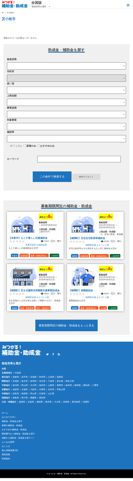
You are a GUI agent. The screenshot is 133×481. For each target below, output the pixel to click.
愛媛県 (33, 398)
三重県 (95, 385)
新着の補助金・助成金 (12, 425)
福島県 (60, 377)
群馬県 (33, 381)
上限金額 (12, 95)
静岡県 (77, 385)
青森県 (16, 377)
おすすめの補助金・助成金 (14, 429)
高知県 (42, 398)
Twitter (47, 354)
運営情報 (6, 454)
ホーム (5, 413)
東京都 (60, 381)
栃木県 (24, 381)
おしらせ (6, 446)
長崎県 (40, 402)
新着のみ (31, 145)
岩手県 (24, 377)
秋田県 (42, 377)
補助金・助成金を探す (12, 421)
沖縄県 (86, 402)
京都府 (24, 389)
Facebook (53, 354)
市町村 (10, 71)
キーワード (13, 159)
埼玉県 (42, 381)
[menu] (128, 5)
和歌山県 (61, 389)
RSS (59, 354)
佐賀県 (31, 402)
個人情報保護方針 (10, 450)
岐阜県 (69, 385)
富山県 (24, 385)
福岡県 (22, 402)
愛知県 (86, 385)
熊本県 (48, 402)
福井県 (42, 385)
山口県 (51, 393)
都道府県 (12, 59)
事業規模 (12, 107)
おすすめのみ (47, 145)
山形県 (51, 377)
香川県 (24, 398)
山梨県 (51, 385)
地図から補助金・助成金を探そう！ (18, 438)
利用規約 (6, 458)
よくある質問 (8, 442)
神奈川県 (70, 381)
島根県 (24, 393)
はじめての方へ (9, 417)
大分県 (57, 402)
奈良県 (51, 389)
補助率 (10, 132)
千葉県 (51, 381)
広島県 (42, 393)
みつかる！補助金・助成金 (58, 474)
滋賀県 (16, 389)
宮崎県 (66, 402)
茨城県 (16, 381)
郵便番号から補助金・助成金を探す (18, 434)
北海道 (18, 373)
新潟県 (16, 385)
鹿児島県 (76, 402)
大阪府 (33, 389)
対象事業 (12, 119)
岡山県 (33, 393)
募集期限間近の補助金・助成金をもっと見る (66, 325)
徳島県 (16, 398)
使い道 (10, 83)
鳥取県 (16, 393)
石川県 (33, 385)
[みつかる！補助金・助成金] (15, 4)
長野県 (60, 385)
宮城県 (33, 377)
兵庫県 (42, 389)
